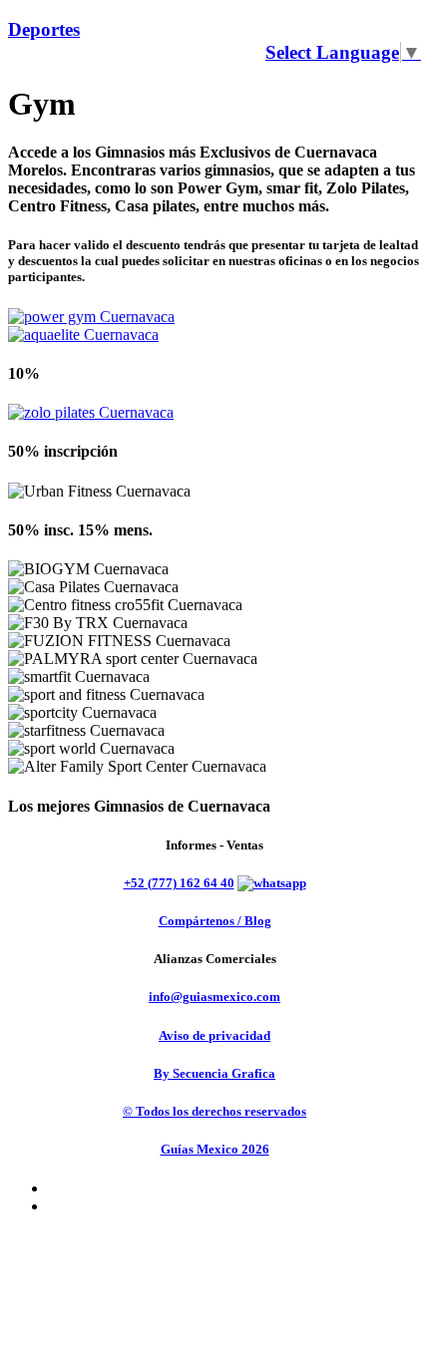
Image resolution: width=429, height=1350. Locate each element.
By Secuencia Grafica (214, 1073)
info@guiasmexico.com (214, 996)
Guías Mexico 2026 (215, 1149)
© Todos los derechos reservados (214, 1111)
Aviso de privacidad (214, 1035)
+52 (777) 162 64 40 (179, 882)
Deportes (44, 29)
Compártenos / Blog (215, 920)
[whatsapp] (271, 882)
